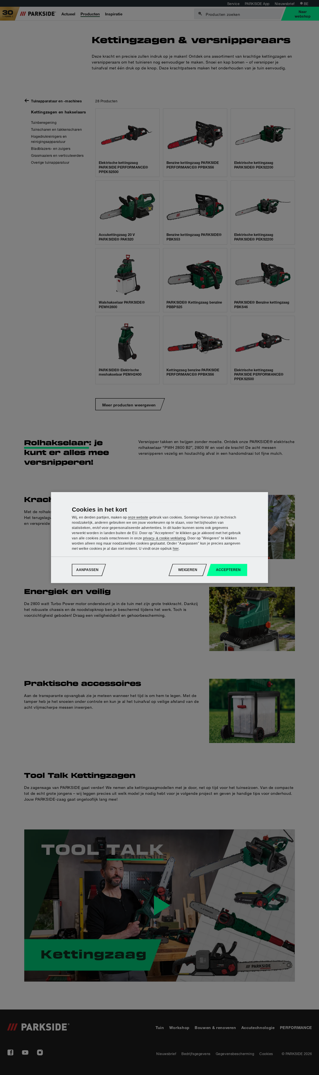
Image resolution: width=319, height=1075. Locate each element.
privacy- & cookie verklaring (164, 538)
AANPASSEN (87, 570)
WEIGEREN (187, 570)
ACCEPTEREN (228, 570)
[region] (159, 537)
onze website (138, 517)
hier (176, 548)
